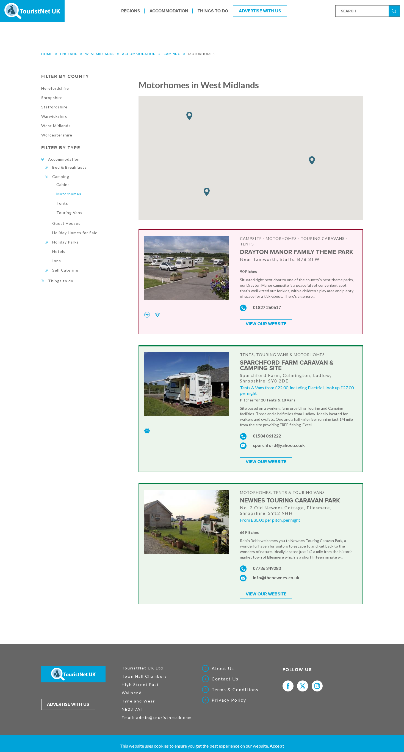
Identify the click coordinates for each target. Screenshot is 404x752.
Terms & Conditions (235, 689)
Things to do (213, 10)
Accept (277, 745)
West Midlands (99, 54)
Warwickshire (54, 116)
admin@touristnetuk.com (164, 717)
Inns (56, 260)
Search (395, 10)
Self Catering (65, 270)
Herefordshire (55, 88)
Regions (130, 10)
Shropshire (52, 97)
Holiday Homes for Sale (75, 232)
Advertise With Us (260, 10)
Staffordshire (54, 107)
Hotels (58, 251)
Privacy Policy (229, 700)
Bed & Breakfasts (69, 167)
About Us (223, 668)
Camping (172, 54)
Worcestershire (56, 135)
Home (46, 54)
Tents (62, 203)
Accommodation (169, 10)
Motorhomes (68, 194)
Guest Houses (66, 223)
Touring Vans (69, 212)
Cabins (63, 184)
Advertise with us (68, 704)
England (69, 54)
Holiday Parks (65, 242)
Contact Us (225, 678)
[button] (312, 160)
